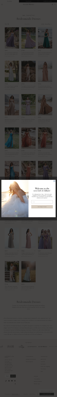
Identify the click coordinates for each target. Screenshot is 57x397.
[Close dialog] (54, 181)
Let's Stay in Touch (42, 206)
